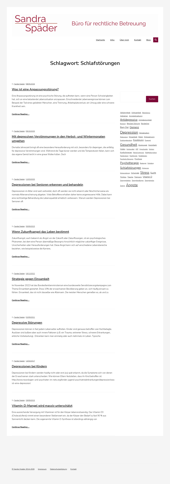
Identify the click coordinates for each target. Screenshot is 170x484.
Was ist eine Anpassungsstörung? (35, 89)
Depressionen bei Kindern (29, 366)
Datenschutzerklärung (58, 469)
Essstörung (138, 140)
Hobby (122, 149)
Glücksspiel (142, 145)
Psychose (138, 159)
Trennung (138, 177)
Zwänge (122, 186)
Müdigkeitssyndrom (151, 153)
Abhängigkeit (125, 112)
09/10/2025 (30, 131)
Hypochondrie (143, 149)
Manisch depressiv (138, 153)
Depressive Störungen (27, 323)
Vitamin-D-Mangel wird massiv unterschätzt (42, 406)
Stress (144, 172)
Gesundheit (128, 144)
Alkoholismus (146, 113)
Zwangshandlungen (138, 180)
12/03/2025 (30, 179)
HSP (137, 149)
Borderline (145, 123)
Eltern (140, 137)
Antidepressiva (128, 120)
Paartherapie (133, 156)
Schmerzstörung (125, 173)
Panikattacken (143, 156)
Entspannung (149, 137)
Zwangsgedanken (125, 180)
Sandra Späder (19, 84)
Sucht (153, 172)
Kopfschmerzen (126, 152)
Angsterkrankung (135, 116)
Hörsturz (151, 149)
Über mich (124, 40)
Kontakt (137, 40)
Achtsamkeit (136, 112)
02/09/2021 (30, 317)
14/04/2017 (30, 361)
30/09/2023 (30, 226)
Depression (129, 132)
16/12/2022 (30, 274)
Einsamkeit (133, 137)
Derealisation (144, 133)
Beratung (123, 124)
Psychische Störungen (126, 159)
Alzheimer (124, 116)
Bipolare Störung (133, 123)
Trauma (130, 177)
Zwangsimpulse (149, 180)
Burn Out (124, 127)
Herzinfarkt (152, 145)
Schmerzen (145, 168)
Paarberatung (124, 156)
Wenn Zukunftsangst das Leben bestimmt (40, 232)
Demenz (134, 127)
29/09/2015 (30, 400)
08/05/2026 (30, 84)
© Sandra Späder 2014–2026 (23, 469)
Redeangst (143, 163)
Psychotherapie (129, 163)
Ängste (132, 184)
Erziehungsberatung (126, 140)
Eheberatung (124, 137)
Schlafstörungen (130, 168)
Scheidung (150, 163)
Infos (112, 40)
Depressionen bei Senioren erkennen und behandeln (47, 185)
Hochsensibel (130, 149)
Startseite (100, 40)
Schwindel (135, 173)
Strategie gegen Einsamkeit (30, 279)
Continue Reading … (20, 114)
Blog (148, 40)
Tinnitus (123, 177)
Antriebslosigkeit (145, 120)
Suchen (152, 99)
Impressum (42, 469)
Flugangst (148, 140)
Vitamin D (147, 176)
